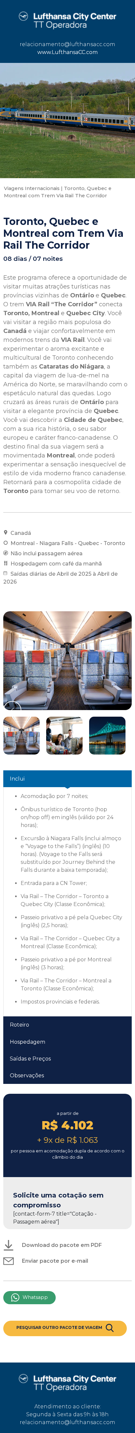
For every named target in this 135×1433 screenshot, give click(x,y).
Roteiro (19, 1025)
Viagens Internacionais (32, 188)
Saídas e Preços (30, 1059)
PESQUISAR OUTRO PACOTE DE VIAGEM (59, 1327)
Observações (27, 1075)
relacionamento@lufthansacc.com (67, 44)
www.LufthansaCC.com (67, 52)
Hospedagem (27, 1042)
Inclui (17, 779)
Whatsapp (35, 1297)
